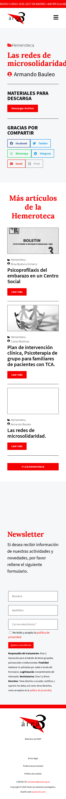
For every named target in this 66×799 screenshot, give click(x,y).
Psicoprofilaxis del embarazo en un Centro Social (32, 276)
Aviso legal (33, 758)
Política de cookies (33, 773)
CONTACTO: (33, 781)
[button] (18, 143)
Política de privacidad (33, 765)
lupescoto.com (39, 791)
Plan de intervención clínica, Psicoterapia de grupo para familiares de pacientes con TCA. (32, 356)
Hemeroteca (23, 45)
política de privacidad (40, 690)
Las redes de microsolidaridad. (26, 433)
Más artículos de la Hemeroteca (33, 206)
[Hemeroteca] (9, 45)
